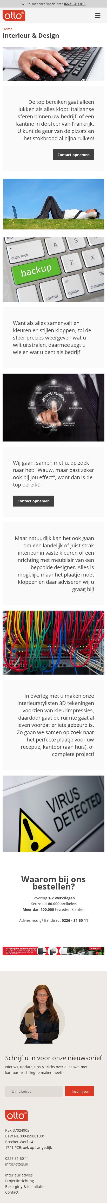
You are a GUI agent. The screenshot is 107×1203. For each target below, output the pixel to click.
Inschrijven (80, 1091)
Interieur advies (19, 1175)
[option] (53, 951)
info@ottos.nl (16, 1164)
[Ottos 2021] (14, 19)
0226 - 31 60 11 (75, 920)
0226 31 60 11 (17, 1158)
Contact (11, 1192)
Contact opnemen (73, 154)
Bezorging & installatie (24, 1186)
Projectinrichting (19, 1180)
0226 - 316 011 (75, 4)
